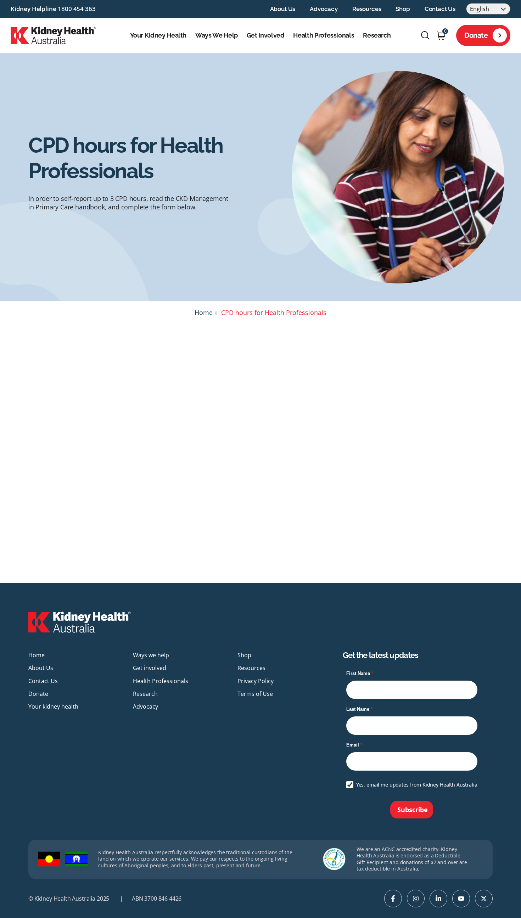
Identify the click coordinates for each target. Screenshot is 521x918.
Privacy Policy (255, 681)
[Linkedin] (438, 898)
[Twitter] (484, 898)
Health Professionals (323, 35)
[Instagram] (416, 898)
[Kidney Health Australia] (53, 34)
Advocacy (324, 8)
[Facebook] (393, 898)
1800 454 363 (76, 9)
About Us (283, 8)
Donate (476, 35)
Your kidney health (158, 35)
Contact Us (440, 8)
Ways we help (216, 35)
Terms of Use (255, 694)
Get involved (266, 35)
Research (377, 35)
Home (204, 312)
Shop (403, 8)
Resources (366, 8)
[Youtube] (461, 898)
